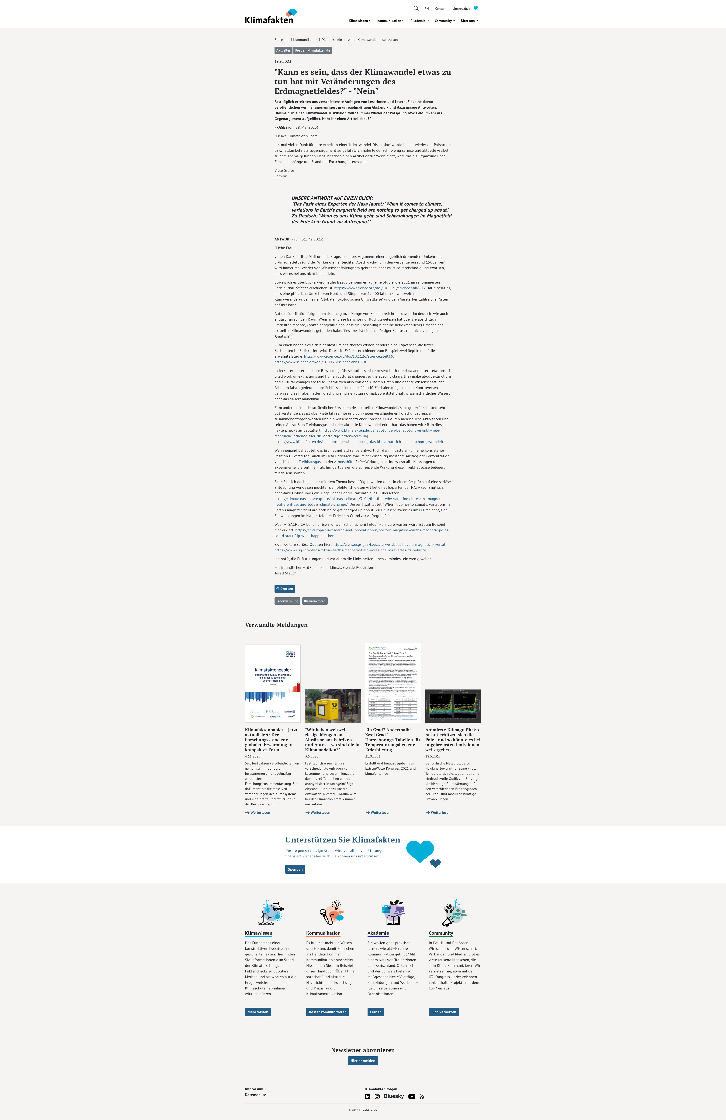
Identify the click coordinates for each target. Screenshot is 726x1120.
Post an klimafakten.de (312, 50)
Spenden (295, 869)
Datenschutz (255, 1094)
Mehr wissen (258, 1011)
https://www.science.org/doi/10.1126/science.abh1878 (320, 361)
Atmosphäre (344, 461)
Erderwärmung (287, 601)
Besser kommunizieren (328, 1011)
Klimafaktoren (315, 601)
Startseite (282, 39)
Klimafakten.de (368, 1110)
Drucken (286, 589)
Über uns (468, 21)
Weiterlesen (260, 812)
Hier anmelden (363, 1060)
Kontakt (441, 8)
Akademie (417, 21)
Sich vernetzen (443, 1011)
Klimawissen (358, 21)
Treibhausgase (311, 461)
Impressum (254, 1089)
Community (443, 21)
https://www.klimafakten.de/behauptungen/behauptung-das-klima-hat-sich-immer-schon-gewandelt (359, 441)
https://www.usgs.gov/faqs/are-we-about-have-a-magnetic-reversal (388, 544)
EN (427, 8)
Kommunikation (389, 21)
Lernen (376, 1011)
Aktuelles (283, 50)
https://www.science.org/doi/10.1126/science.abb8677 (380, 287)
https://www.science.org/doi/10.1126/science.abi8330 (349, 356)
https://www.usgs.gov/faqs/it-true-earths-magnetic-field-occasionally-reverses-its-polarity (350, 550)
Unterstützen (463, 8)
